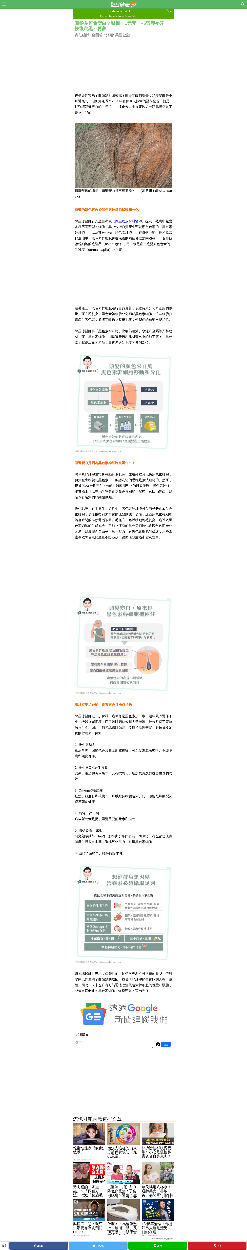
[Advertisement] (123, 61)
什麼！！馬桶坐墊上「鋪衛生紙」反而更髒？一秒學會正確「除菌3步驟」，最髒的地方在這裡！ (122, 1234)
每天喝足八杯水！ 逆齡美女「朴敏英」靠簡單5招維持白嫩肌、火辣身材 (158, 1193)
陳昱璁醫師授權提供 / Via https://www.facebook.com (98, 451)
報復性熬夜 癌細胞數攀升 (88, 1150)
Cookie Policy (131, 16)
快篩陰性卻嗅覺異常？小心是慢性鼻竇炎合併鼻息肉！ (156, 1152)
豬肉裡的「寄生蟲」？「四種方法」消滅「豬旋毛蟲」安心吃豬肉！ (88, 1193)
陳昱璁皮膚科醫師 (128, 221)
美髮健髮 (122, 35)
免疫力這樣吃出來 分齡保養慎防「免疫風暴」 (122, 1152)
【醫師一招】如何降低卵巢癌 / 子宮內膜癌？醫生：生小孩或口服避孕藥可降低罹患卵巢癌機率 (122, 1197)
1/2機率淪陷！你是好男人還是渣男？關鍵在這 (157, 1228)
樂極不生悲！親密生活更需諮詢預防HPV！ (88, 1228)
